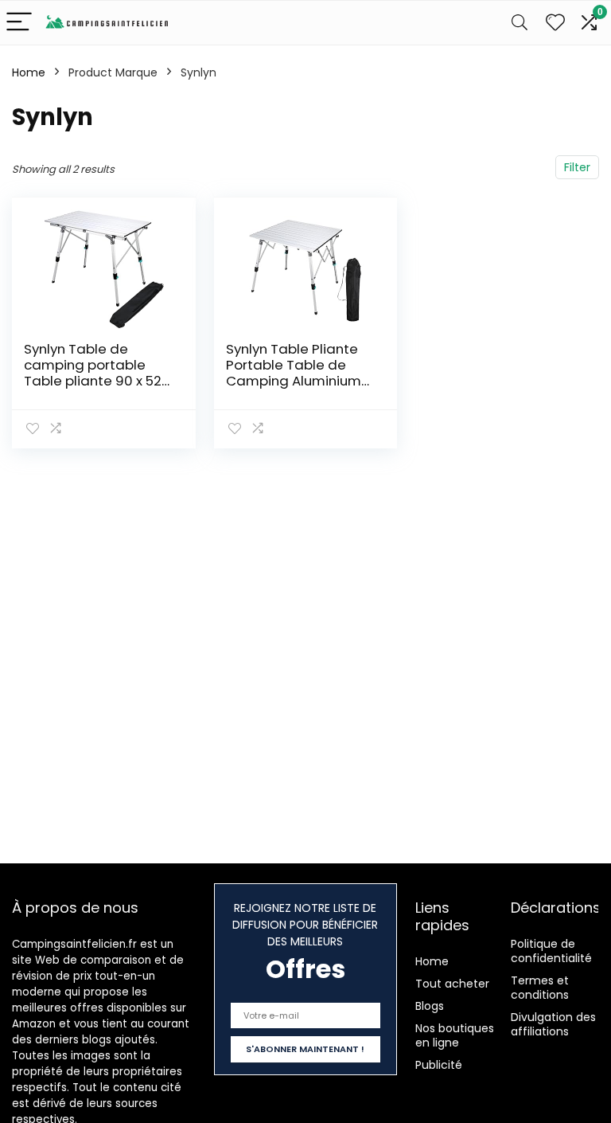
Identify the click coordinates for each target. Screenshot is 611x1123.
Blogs (429, 1006)
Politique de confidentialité (551, 951)
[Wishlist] (555, 23)
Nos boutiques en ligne (454, 1035)
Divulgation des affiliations (553, 1024)
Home (28, 72)
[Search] (519, 23)
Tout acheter (452, 984)
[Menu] (19, 23)
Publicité (438, 1065)
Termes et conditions (540, 987)
